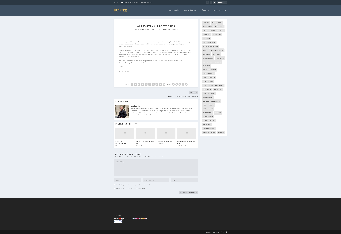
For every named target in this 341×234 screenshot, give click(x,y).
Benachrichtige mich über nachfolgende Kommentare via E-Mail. (134, 185)
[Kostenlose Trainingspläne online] (186, 133)
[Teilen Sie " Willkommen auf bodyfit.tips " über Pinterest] (146, 84)
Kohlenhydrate (208, 74)
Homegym (217, 62)
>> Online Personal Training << (177, 113)
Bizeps (220, 23)
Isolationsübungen (209, 70)
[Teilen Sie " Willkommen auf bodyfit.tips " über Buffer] (153, 84)
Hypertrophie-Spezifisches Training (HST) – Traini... (138, 2)
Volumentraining (209, 128)
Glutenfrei (206, 54)
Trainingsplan (208, 117)
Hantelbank (220, 58)
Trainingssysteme (209, 120)
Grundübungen (208, 58)
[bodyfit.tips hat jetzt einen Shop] (145, 133)
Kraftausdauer (208, 81)
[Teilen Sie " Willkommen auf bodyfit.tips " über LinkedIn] (149, 84)
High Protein (207, 62)
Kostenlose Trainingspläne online (186, 142)
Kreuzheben (219, 85)
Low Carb (211, 93)
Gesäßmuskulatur (216, 50)
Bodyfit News (163, 29)
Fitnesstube (217, 34)
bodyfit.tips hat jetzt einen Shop (145, 142)
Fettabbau (206, 34)
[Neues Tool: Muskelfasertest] (124, 133)
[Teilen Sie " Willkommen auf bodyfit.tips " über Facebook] (132, 84)
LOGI (204, 93)
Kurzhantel (207, 89)
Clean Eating (219, 27)
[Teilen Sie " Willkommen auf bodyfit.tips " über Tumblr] (142, 84)
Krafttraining (208, 85)
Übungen (205, 10)
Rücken (211, 105)
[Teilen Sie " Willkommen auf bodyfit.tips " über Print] (164, 84)
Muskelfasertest (219, 10)
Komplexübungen (209, 77)
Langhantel (218, 89)
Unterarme (207, 124)
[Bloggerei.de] (136, 219)
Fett (222, 30)
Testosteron (207, 113)
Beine (214, 23)
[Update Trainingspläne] (166, 133)
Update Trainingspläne (164, 141)
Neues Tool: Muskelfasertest (120, 142)
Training (218, 113)
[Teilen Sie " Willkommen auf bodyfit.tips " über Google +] (139, 84)
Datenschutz (207, 232)
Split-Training (208, 109)
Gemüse (205, 50)
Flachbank (206, 38)
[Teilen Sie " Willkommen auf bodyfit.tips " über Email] (160, 84)
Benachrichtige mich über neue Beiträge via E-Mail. (130, 188)
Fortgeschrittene (209, 42)
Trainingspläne (174, 10)
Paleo (205, 105)
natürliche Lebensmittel (211, 101)
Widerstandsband (209, 132)
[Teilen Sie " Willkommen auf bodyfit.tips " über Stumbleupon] (157, 84)
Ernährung (214, 30)
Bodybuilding (207, 27)
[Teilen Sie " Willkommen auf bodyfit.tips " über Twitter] (135, 84)
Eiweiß (205, 30)
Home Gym (206, 66)
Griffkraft (216, 54)
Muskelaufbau (208, 97)
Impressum (215, 232)
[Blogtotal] (143, 219)
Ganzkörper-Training (210, 46)
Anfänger (206, 23)
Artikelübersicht (190, 10)
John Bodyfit (145, 29)
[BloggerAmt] (126, 219)
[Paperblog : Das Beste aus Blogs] (118, 222)
